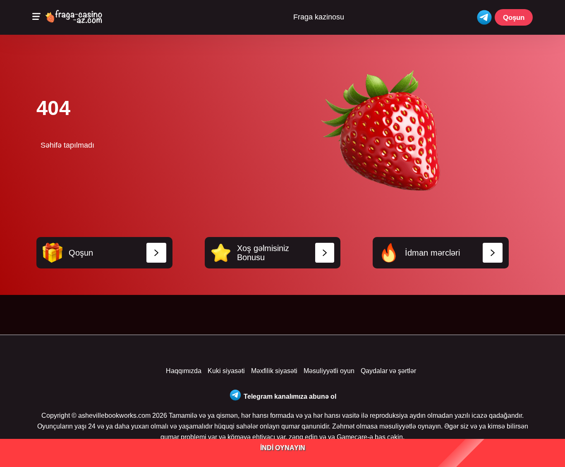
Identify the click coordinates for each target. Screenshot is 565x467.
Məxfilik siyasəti (274, 370)
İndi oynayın (282, 447)
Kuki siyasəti (226, 370)
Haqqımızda (183, 370)
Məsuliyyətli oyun (329, 370)
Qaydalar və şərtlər (388, 370)
